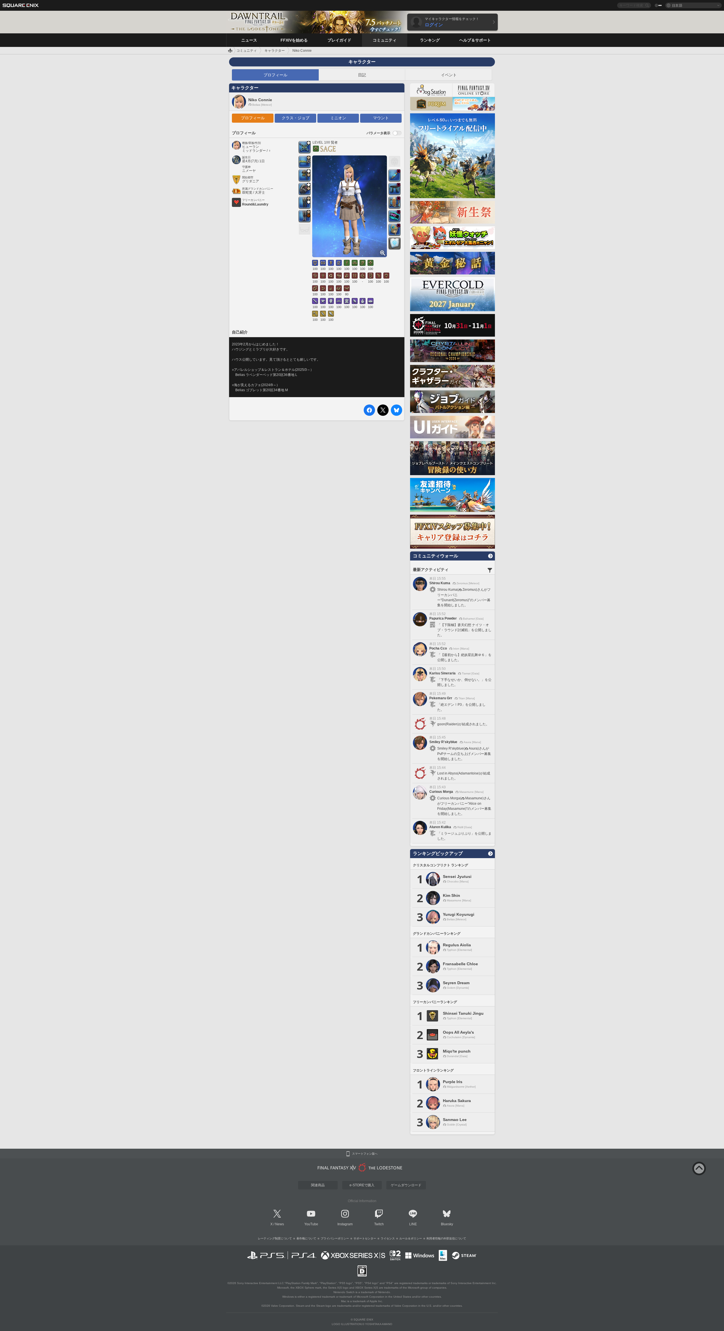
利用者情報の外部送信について (446, 1238)
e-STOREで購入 (362, 1185)
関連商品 (318, 1185)
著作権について (306, 1238)
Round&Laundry (255, 204)
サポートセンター (365, 1238)
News (279, 1224)
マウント (381, 118)
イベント (449, 75)
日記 (362, 75)
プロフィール (275, 75)
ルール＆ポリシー (410, 1238)
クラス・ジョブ (295, 118)
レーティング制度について (275, 1238)
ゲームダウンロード (406, 1185)
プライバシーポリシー (335, 1238)
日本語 (677, 5)
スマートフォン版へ (365, 1153)
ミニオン (338, 118)
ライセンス (388, 1238)
